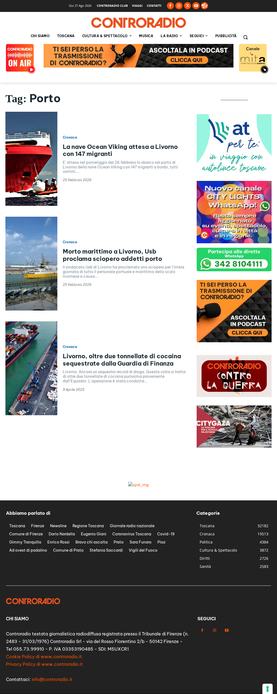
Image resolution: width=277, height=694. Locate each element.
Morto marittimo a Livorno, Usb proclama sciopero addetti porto (112, 255)
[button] (245, 37)
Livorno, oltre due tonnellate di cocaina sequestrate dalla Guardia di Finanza (122, 359)
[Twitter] (187, 5)
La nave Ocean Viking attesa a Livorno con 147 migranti (120, 150)
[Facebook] (170, 5)
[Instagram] (179, 5)
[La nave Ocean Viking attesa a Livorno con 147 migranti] (31, 159)
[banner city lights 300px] (234, 241)
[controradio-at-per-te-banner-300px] (234, 175)
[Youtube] (196, 5)
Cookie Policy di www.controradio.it (44, 656)
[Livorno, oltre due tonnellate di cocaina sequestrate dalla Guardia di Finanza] (31, 368)
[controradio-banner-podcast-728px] (138, 66)
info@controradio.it (52, 679)
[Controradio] (138, 22)
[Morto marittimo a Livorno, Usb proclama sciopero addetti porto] (31, 264)
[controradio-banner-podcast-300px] (234, 340)
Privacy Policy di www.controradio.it (44, 664)
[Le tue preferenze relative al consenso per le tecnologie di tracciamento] (267, 689)
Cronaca (70, 137)
